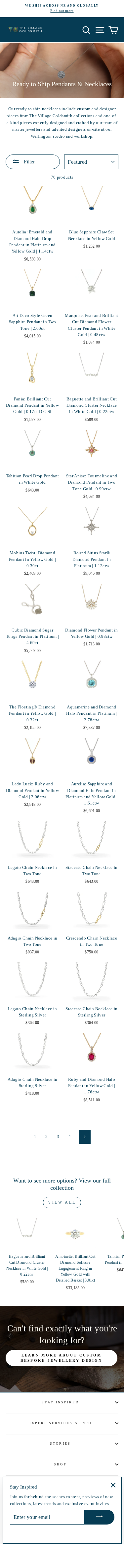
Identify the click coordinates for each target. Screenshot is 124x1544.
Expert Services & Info (60, 1423)
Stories (60, 1443)
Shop (60, 1464)
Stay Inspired (60, 1402)
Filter (28, 161)
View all (62, 1202)
